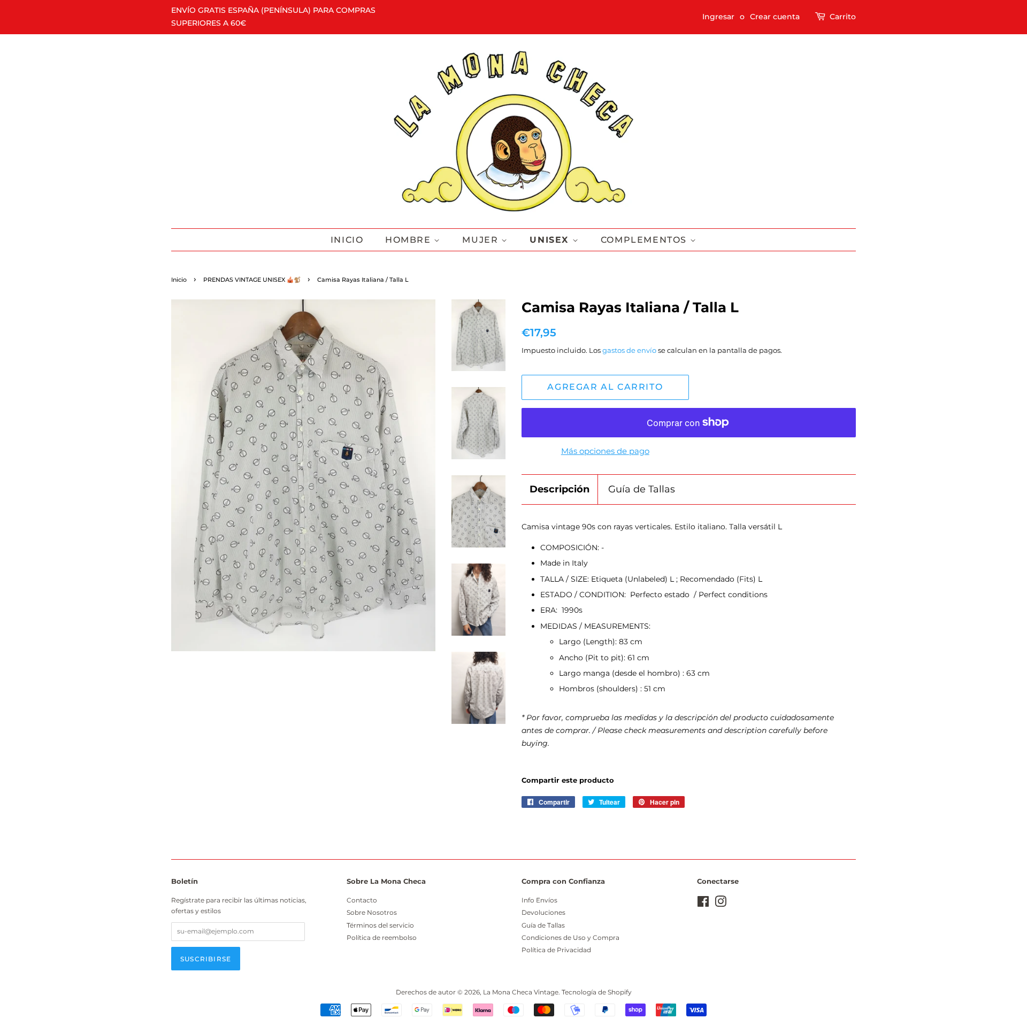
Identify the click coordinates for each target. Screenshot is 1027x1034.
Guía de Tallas (641, 489)
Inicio (347, 240)
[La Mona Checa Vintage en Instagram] (720, 904)
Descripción (559, 489)
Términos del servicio (380, 925)
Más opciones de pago (605, 451)
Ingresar (718, 16)
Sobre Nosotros (372, 912)
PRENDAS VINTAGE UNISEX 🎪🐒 (252, 279)
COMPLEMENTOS (645, 240)
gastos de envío (629, 350)
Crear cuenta (775, 16)
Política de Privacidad (556, 950)
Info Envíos (539, 900)
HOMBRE (409, 240)
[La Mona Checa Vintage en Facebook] (703, 904)
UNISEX (551, 240)
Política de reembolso (382, 937)
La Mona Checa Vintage (520, 992)
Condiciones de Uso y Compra (570, 937)
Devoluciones (543, 912)
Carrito (843, 16)
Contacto (362, 900)
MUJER (481, 240)
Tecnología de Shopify (597, 992)
